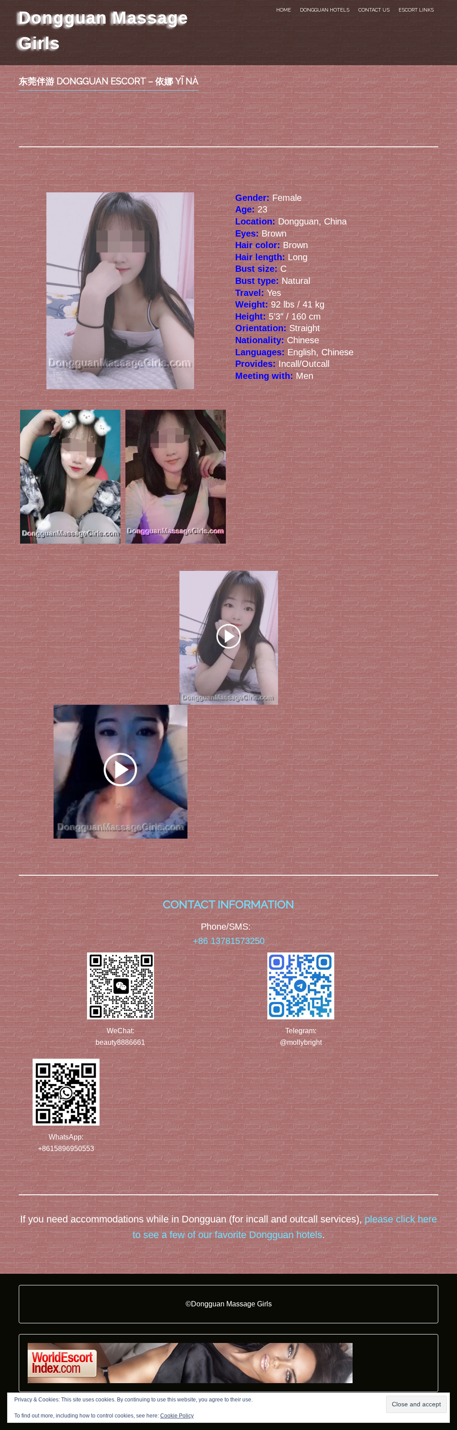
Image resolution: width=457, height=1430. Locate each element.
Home (283, 10)
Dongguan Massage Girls (103, 30)
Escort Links (416, 10)
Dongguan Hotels (324, 10)
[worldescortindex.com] (190, 1362)
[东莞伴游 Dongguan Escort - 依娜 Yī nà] (175, 477)
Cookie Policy (177, 1416)
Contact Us (374, 10)
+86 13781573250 (229, 941)
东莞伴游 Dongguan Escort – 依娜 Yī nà (109, 81)
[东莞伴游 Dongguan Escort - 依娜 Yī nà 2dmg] (70, 477)
